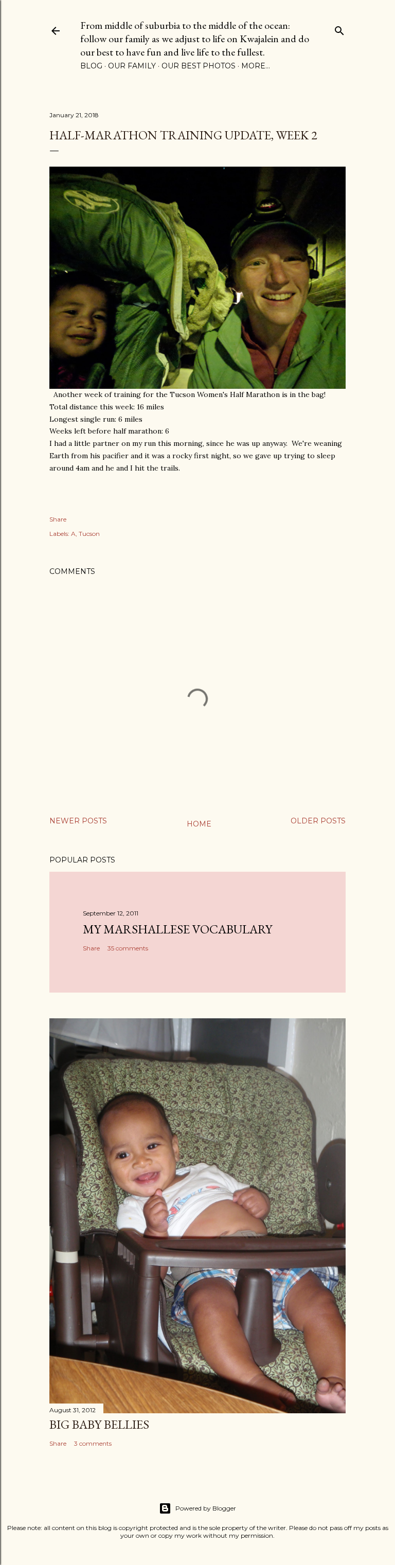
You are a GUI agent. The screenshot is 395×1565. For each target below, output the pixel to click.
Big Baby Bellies (99, 1424)
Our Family (132, 65)
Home (199, 824)
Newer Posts (78, 820)
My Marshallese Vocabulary (177, 929)
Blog (91, 65)
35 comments (127, 948)
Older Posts (318, 820)
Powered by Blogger (205, 1508)
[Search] (339, 29)
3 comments (93, 1443)
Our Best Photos (198, 65)
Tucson (89, 533)
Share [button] (57, 519)
